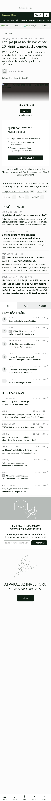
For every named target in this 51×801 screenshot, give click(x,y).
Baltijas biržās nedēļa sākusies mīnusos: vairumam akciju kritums (21, 236)
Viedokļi (14, 20)
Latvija (39, 191)
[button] (17, 542)
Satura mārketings (10, 277)
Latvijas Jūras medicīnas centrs (15, 191)
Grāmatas (41, 20)
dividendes (6, 197)
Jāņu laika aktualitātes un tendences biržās (25, 215)
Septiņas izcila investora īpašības (22, 321)
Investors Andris (27, 20)
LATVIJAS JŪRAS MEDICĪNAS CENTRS (16, 38)
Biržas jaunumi (8, 231)
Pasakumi (6, 254)
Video (11, 328)
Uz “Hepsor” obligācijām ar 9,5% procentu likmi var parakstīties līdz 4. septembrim (25, 282)
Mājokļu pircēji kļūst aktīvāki (20, 382)
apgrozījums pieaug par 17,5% (23, 427)
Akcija (21, 197)
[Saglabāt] (47, 317)
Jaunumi (5, 20)
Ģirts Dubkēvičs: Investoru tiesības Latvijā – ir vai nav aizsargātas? (23, 259)
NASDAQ (35, 197)
